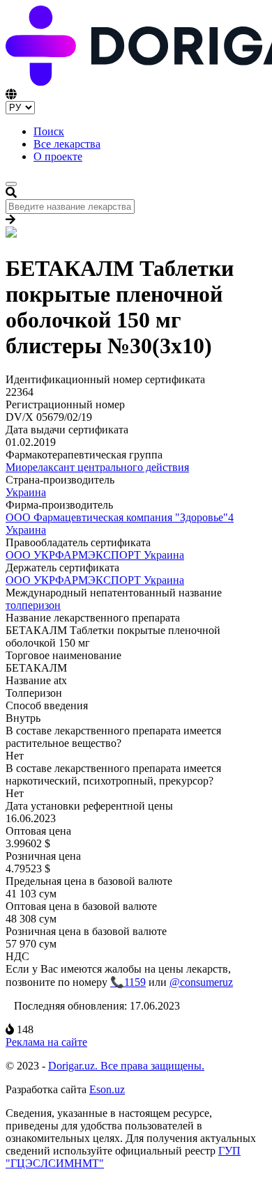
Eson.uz (107, 1089)
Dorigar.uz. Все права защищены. (126, 1066)
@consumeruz (201, 982)
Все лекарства (66, 144)
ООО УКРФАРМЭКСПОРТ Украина (95, 555)
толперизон (33, 605)
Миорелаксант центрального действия (97, 467)
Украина (26, 492)
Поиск (48, 131)
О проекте (57, 156)
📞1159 (128, 982)
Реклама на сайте (46, 1042)
